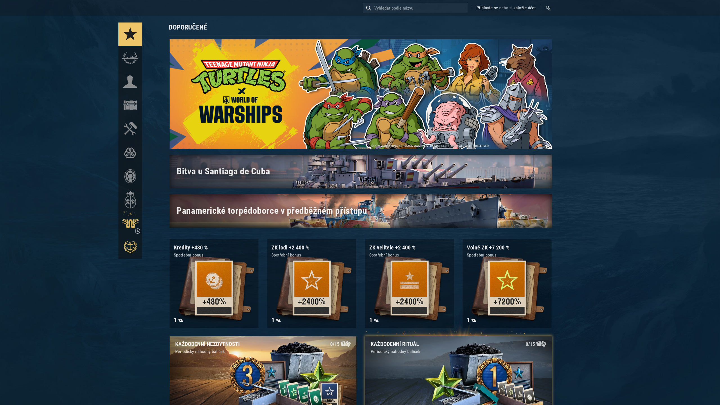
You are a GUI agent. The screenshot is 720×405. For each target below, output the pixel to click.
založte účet (525, 7)
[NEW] (130, 34)
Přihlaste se (487, 7)
